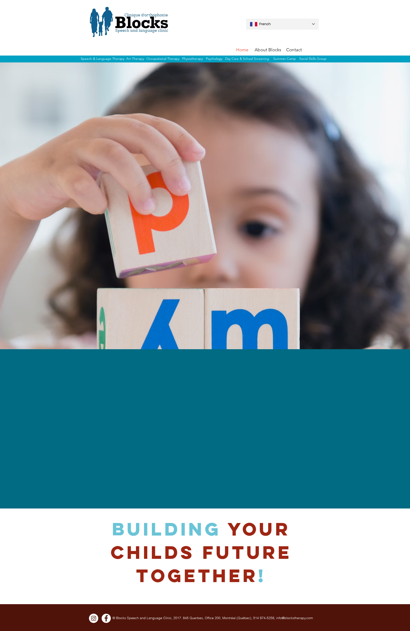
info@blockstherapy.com (294, 618)
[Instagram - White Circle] (93, 618)
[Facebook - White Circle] (106, 618)
